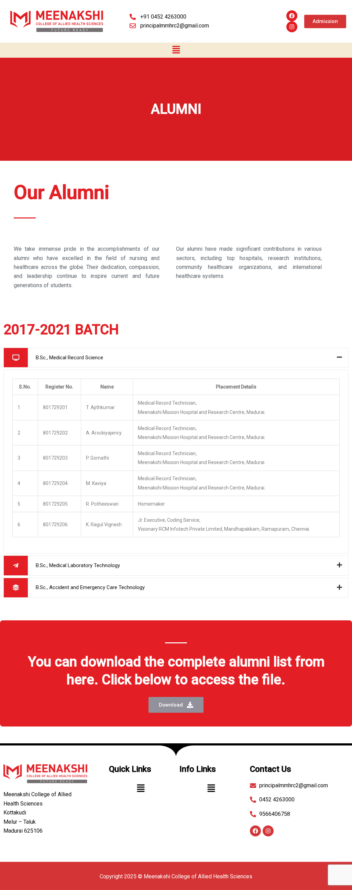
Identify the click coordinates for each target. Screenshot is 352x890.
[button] (176, 50)
